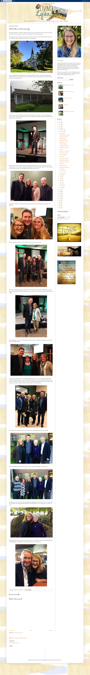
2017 (60, 128)
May (61, 180)
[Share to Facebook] (29, 590)
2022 (60, 121)
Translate (66, 218)
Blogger (60, 660)
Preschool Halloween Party (64, 135)
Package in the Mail (67, 98)
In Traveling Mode (62, 154)
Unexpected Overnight (63, 153)
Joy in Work (61, 156)
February (61, 185)
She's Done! (66, 104)
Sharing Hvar (62, 163)
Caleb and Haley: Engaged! (69, 111)
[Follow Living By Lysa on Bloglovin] (63, 212)
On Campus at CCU (63, 142)
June (61, 178)
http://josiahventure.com (14, 642)
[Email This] (25, 590)
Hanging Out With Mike (64, 161)
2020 (60, 122)
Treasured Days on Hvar (64, 158)
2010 (60, 200)
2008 (60, 204)
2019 (60, 124)
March (61, 184)
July (61, 176)
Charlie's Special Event (63, 136)
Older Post (51, 630)
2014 (60, 193)
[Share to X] (28, 590)
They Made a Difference (63, 145)
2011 (60, 198)
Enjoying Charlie (62, 138)
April (61, 182)
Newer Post (11, 630)
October (61, 133)
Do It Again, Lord (62, 170)
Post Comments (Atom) (18, 632)
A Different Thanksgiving (68, 91)
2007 (60, 206)
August (61, 174)
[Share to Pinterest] (30, 590)
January (61, 187)
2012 (60, 197)
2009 (60, 202)
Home (31, 630)
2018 (60, 126)
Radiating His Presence (63, 140)
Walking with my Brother (64, 160)
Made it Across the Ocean (64, 151)
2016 (60, 189)
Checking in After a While (69, 85)
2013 (60, 195)
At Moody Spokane (63, 143)
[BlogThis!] (27, 590)
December (62, 129)
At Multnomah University (64, 147)
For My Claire (62, 169)
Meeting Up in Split (63, 165)
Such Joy (61, 149)
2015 (60, 191)
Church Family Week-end (64, 167)
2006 (60, 207)
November (62, 131)
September (62, 173)
